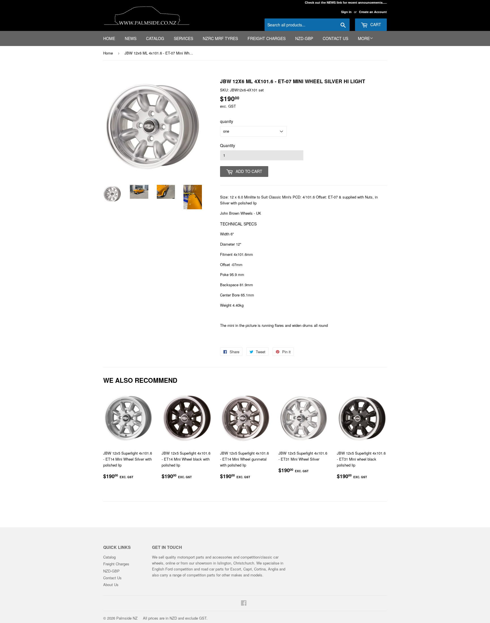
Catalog (155, 38)
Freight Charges (267, 38)
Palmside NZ (127, 618)
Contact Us (335, 38)
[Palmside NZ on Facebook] (244, 603)
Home (109, 38)
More (364, 38)
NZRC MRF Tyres (220, 38)
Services (183, 38)
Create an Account (373, 12)
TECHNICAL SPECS (238, 224)
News (130, 38)
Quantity (227, 145)
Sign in (346, 12)
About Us (111, 584)
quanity (226, 121)
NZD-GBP (304, 38)
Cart (375, 24)
